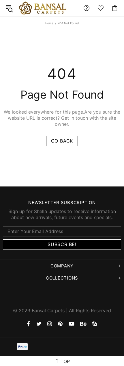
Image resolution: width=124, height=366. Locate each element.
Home (49, 23)
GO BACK (62, 141)
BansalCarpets (43, 8)
